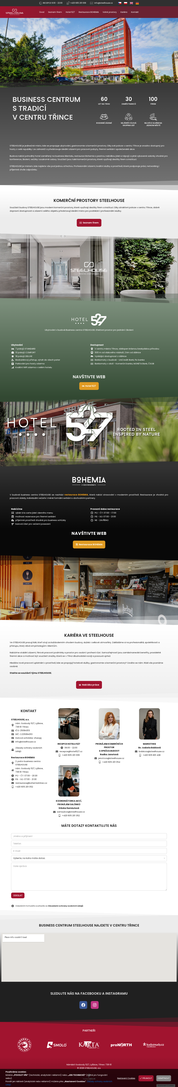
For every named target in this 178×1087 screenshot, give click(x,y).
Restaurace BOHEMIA (89, 12)
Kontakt (135, 12)
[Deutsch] (136, 3)
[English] (130, 3)
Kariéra (124, 12)
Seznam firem (55, 12)
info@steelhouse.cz (103, 3)
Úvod (41, 12)
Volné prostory (110, 12)
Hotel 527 (70, 12)
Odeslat (17, 895)
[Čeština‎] (118, 3)
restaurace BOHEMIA (76, 494)
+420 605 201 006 (78, 3)
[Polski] (124, 3)
